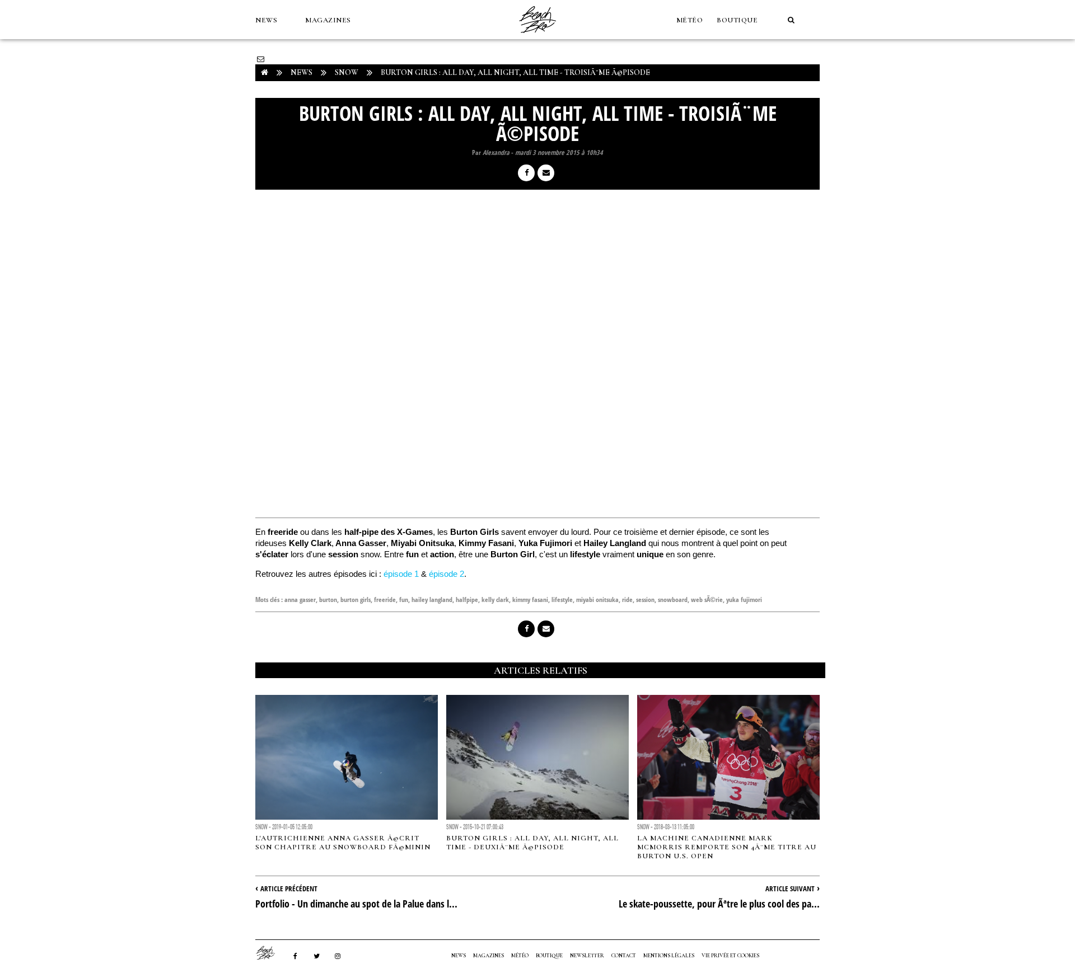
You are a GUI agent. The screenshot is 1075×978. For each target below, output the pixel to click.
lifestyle (562, 599)
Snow (346, 72)
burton (328, 599)
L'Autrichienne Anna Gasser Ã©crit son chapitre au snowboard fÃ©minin (343, 843)
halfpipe (467, 599)
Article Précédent (288, 888)
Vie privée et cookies (730, 955)
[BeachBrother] (537, 36)
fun (403, 599)
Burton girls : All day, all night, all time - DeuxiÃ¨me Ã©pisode (532, 843)
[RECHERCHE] (791, 20)
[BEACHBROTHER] (271, 953)
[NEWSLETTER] (261, 59)
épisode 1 (401, 574)
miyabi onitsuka (597, 599)
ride (627, 599)
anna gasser (300, 599)
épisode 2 (446, 574)
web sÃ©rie (707, 599)
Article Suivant (790, 888)
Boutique (737, 20)
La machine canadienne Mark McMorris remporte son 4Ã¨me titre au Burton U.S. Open (726, 847)
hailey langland (432, 599)
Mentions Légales (668, 955)
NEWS (266, 20)
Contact (623, 955)
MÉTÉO (689, 20)
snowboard (673, 599)
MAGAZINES (328, 20)
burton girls (355, 599)
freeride (385, 599)
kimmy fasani (530, 599)
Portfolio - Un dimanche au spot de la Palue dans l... (356, 903)
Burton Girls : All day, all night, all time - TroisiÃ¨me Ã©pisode (515, 72)
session (645, 599)
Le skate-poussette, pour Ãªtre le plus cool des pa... (719, 903)
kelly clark (495, 599)
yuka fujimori (744, 599)
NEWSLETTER (587, 955)
